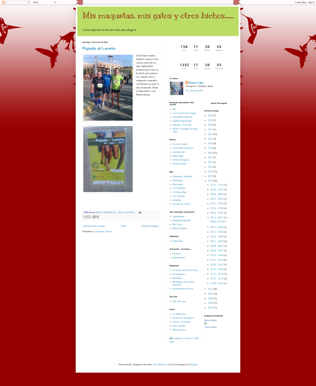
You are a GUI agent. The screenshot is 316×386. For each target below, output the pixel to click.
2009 (210, 298)
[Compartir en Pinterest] (97, 216)
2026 (210, 115)
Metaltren (177, 278)
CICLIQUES (178, 188)
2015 (210, 167)
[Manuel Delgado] (205, 323)
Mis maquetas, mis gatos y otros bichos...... (158, 15)
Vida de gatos (179, 329)
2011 (210, 289)
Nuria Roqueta (179, 228)
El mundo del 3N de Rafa (185, 270)
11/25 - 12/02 (217, 185)
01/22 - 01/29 (217, 274)
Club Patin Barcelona (182, 148)
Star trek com (179, 301)
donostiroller (178, 152)
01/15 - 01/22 (217, 278)
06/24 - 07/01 (217, 213)
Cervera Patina (179, 144)
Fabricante (177, 241)
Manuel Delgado (210, 320)
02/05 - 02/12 (217, 264)
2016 (210, 162)
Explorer (176, 253)
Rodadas (176, 200)
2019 (210, 148)
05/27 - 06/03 (217, 227)
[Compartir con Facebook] (94, 216)
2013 (210, 176)
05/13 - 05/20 (217, 232)
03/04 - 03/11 (217, 250)
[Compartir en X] (91, 216)
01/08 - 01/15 (217, 283)
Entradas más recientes (94, 226)
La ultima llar (179, 314)
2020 (210, 143)
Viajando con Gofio (181, 125)
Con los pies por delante (184, 113)
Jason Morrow (160, 364)
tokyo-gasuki (178, 326)
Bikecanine (177, 184)
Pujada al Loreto (99, 48)
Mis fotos (177, 224)
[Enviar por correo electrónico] (85, 216)
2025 (210, 120)
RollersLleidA (179, 164)
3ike (174, 109)
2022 (210, 134)
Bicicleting (177, 180)
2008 (210, 303)
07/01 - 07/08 (217, 208)
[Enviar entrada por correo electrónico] (139, 212)
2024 (210, 125)
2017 (210, 157)
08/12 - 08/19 (217, 199)
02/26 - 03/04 (217, 255)
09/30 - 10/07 (217, 189)
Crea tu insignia (210, 327)
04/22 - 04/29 (217, 241)
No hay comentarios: (126, 212)
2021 (210, 139)
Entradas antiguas (150, 226)
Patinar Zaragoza (180, 160)
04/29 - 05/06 (217, 236)
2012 (210, 180)
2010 (210, 294)
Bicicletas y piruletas (182, 176)
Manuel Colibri (196, 83)
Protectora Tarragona (183, 318)
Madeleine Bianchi (181, 220)
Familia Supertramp (181, 121)
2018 (210, 153)
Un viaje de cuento (181, 204)
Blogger (193, 364)
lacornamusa (178, 274)
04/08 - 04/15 (217, 246)
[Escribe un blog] (88, 216)
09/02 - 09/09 (217, 194)
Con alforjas (178, 196)
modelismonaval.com (182, 288)
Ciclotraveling (179, 192)
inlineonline (178, 156)
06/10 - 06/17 (217, 217)
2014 (210, 171)
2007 (210, 307)
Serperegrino (178, 257)
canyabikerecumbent (182, 117)
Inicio (123, 226)
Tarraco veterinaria (181, 322)
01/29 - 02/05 (217, 269)
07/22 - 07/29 (217, 203)
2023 (210, 129)
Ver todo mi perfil (194, 90)
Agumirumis (178, 216)
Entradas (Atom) (104, 231)
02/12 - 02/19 (217, 260)
